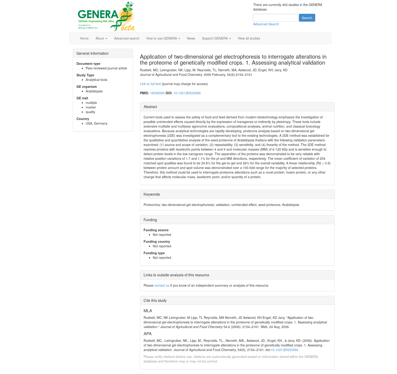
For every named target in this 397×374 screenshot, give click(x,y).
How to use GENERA (162, 38)
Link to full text (150, 83)
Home (84, 38)
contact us (161, 285)
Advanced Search (266, 24)
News (191, 38)
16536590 (157, 93)
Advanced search (126, 38)
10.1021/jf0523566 (187, 93)
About (100, 38)
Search (307, 17)
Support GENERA (215, 38)
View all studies (249, 38)
